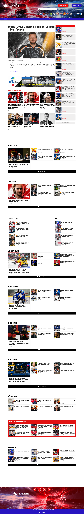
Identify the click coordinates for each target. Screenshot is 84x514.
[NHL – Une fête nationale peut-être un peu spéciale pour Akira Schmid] (12, 243)
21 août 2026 (64, 244)
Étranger (50, 18)
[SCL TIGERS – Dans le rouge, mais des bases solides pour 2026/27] (58, 59)
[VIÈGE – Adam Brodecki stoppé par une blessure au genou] (19, 191)
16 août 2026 (63, 194)
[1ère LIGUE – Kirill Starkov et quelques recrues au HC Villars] (34, 292)
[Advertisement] (65, 131)
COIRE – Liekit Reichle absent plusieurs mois (30, 125)
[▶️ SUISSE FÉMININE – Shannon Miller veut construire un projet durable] (12, 433)
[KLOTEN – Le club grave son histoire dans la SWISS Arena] (58, 110)
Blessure (11, 71)
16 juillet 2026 (40, 299)
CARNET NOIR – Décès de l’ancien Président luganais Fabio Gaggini (47, 125)
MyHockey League (31, 18)
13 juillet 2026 (18, 244)
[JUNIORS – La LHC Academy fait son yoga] (57, 371)
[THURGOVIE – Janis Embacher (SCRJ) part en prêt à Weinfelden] (57, 187)
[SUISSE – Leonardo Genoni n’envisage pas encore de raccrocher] (34, 433)
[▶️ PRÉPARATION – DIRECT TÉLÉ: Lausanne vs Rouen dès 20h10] (11, 401)
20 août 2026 (62, 403)
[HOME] (3, 19)
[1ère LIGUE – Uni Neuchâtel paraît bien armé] (57, 292)
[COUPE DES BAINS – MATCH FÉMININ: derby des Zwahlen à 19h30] (34, 335)
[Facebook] (34, 489)
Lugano (17, 71)
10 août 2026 (11, 273)
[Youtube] (49, 489)
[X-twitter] (44, 489)
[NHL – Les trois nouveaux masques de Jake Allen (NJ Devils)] (58, 237)
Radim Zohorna (24, 63)
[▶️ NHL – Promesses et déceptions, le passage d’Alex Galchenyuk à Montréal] (58, 74)
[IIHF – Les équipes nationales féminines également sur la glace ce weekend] (57, 328)
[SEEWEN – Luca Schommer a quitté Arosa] (34, 263)
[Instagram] (39, 489)
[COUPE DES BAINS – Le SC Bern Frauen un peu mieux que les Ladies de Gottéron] (34, 328)
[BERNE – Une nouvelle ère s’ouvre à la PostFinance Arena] (58, 37)
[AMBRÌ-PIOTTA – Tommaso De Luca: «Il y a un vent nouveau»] (58, 117)
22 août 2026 (11, 203)
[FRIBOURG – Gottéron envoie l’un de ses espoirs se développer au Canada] (57, 365)
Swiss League (17, 18)
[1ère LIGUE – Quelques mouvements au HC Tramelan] (57, 298)
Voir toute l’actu (65, 122)
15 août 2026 (40, 434)
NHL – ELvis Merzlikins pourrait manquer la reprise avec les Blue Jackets (47, 105)
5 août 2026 (62, 434)
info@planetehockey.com (20, 502)
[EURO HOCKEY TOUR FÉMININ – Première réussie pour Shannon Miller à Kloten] (56, 427)
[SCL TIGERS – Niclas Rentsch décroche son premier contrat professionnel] (58, 45)
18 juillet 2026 (40, 372)
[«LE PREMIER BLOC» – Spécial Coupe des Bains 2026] (34, 401)
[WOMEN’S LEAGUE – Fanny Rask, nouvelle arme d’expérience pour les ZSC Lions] (57, 335)
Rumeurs (5, 18)
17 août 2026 (39, 409)
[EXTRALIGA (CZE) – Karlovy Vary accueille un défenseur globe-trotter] (58, 103)
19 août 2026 (16, 409)
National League (10, 18)
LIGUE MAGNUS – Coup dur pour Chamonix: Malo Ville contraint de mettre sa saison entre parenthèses (15, 106)
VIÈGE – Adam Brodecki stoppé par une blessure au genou (31, 105)
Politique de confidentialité (21, 504)
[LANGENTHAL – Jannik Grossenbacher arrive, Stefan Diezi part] (57, 263)
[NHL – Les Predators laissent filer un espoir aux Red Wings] (58, 243)
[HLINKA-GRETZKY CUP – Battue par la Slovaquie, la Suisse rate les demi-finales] (56, 433)
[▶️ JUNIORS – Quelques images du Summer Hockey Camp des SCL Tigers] (34, 371)
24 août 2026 (64, 31)
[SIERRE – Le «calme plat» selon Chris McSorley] (34, 187)
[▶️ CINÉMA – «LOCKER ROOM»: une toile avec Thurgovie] (57, 193)
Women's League (23, 18)
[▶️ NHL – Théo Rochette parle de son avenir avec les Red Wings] (12, 237)
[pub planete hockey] (31, 81)
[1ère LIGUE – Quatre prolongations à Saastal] (34, 298)
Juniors (42, 18)
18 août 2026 (40, 194)
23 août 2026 (40, 329)
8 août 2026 (40, 257)
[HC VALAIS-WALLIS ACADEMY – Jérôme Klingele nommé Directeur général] (34, 365)
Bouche (14, 71)
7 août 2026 (40, 263)
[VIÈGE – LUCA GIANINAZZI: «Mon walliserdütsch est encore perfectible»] (34, 193)
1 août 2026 (18, 232)
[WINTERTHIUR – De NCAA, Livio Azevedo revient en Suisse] (34, 256)
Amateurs (37, 18)
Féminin (46, 18)
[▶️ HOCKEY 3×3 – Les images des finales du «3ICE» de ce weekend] (58, 81)
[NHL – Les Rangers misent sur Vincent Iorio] (58, 30)
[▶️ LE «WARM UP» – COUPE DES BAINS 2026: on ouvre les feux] (34, 408)
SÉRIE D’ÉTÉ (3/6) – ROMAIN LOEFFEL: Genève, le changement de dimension (15, 126)
